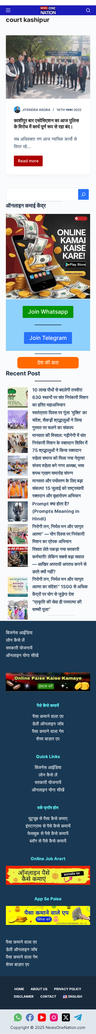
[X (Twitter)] (66, 1017)
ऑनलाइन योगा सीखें (22, 655)
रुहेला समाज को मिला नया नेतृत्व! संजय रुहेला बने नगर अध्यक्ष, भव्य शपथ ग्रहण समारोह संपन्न (58, 465)
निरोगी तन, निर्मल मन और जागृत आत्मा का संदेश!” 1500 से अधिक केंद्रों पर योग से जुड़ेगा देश (60, 586)
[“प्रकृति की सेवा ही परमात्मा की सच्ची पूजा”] (18, 609)
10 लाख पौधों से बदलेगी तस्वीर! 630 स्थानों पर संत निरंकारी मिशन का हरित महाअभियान (60, 397)
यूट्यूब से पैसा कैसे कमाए (47, 818)
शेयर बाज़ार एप (47, 738)
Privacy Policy (67, 989)
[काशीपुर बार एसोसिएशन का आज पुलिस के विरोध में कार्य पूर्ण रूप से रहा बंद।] (48, 67)
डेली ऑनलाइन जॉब (47, 724)
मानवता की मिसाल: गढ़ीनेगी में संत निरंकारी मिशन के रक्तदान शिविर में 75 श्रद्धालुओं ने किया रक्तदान (59, 443)
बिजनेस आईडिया (19, 632)
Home (19, 989)
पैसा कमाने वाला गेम (48, 731)
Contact (48, 996)
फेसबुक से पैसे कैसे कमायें (47, 833)
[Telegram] (78, 1017)
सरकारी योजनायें (19, 648)
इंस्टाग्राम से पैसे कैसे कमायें (48, 826)
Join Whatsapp (48, 311)
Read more (30, 162)
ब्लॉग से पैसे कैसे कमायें (48, 841)
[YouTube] (42, 1017)
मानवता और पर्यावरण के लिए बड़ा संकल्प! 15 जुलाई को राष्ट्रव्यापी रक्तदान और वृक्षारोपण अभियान (58, 488)
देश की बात (47, 362)
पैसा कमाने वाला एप (48, 716)
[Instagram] (54, 1017)
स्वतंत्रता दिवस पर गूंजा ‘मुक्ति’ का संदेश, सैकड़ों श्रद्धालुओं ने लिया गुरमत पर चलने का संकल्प (59, 420)
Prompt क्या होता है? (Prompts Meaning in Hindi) (55, 511)
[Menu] (8, 10)
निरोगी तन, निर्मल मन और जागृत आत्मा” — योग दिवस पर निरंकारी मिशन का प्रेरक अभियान (58, 534)
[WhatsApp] (18, 1017)
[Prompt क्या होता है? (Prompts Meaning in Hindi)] (18, 511)
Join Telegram (48, 338)
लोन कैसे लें (15, 640)
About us (39, 989)
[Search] (83, 194)
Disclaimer (24, 996)
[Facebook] (30, 1017)
